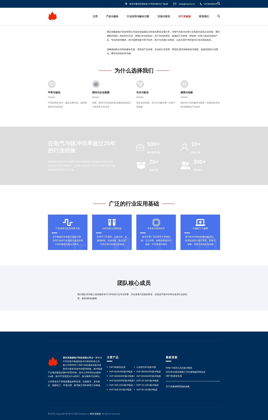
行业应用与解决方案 (138, 16)
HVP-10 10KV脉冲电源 (147, 385)
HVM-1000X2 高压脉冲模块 (179, 368)
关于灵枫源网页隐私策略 (178, 386)
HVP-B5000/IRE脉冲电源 (148, 371)
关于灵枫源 (184, 16)
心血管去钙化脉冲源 (146, 367)
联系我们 (204, 16)
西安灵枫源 (95, 414)
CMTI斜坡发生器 (117, 367)
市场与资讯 (164, 16)
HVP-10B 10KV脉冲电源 (121, 385)
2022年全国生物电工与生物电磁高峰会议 (185, 372)
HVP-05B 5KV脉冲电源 (120, 389)
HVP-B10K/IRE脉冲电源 (120, 371)
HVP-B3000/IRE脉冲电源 (121, 376)
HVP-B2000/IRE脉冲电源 (121, 380)
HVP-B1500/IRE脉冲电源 (148, 376)
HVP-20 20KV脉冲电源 (147, 380)
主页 (95, 16)
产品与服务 (112, 16)
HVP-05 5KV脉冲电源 (146, 389)
